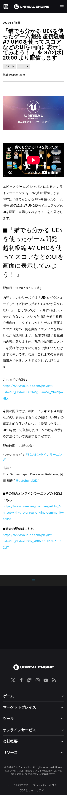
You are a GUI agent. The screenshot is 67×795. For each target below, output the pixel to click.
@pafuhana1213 (26, 481)
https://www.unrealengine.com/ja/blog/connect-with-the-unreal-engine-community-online (33, 512)
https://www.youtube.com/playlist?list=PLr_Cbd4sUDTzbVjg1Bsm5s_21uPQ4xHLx (33, 392)
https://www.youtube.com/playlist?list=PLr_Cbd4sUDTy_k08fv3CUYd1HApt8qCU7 (33, 541)
